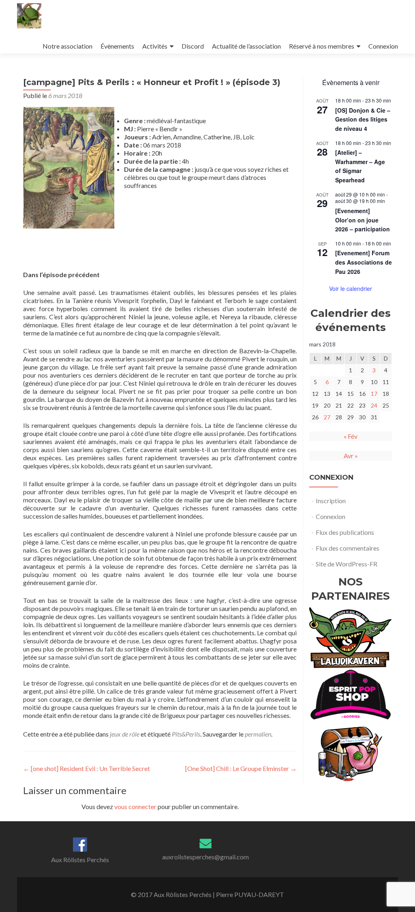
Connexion (383, 46)
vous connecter (135, 806)
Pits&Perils (186, 734)
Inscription (331, 500)
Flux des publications (345, 532)
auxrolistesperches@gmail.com (205, 857)
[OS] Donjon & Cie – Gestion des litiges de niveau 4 (362, 119)
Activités (154, 46)
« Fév (350, 436)
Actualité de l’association (246, 46)
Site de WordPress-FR (346, 564)
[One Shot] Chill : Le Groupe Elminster (241, 768)
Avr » (351, 455)
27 (327, 417)
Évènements (117, 46)
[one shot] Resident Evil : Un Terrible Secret (86, 768)
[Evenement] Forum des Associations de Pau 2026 (363, 262)
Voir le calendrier (350, 288)
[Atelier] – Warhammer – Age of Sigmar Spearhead (360, 166)
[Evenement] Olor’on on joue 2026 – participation (362, 220)
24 (374, 405)
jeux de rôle (124, 734)
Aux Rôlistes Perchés (80, 859)
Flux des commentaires (347, 548)
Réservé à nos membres (321, 46)
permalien (258, 734)
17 (374, 393)
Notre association (67, 46)
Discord (193, 46)
